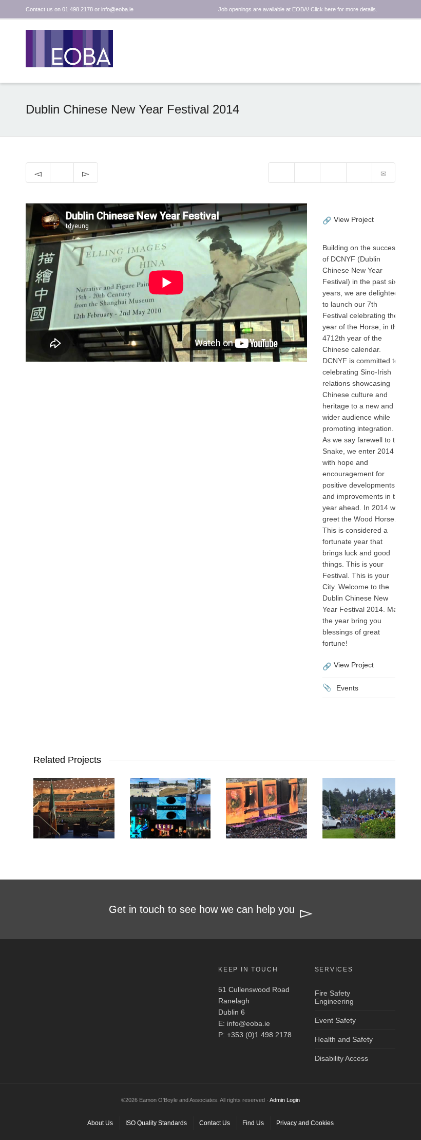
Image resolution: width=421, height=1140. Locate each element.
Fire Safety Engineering (334, 997)
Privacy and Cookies (305, 1123)
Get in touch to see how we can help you (202, 909)
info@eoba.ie (248, 1023)
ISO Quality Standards (156, 1123)
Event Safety (335, 1020)
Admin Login (285, 1100)
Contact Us (214, 1123)
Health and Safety (344, 1039)
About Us (100, 1123)
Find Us (253, 1123)
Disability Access (341, 1058)
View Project (354, 219)
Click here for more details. (344, 9)
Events (347, 688)
